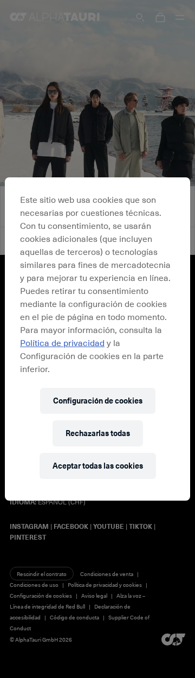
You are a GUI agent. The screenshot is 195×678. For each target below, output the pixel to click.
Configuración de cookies (97, 400)
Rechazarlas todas (98, 433)
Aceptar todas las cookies (98, 465)
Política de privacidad (62, 342)
